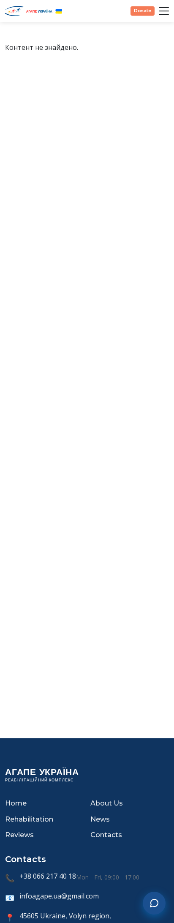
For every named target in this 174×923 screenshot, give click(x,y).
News (100, 819)
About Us (106, 803)
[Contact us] (154, 903)
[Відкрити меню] (164, 11)
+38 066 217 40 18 (47, 876)
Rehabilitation (29, 819)
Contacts (106, 835)
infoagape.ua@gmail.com (59, 896)
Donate (142, 11)
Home (16, 803)
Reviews (19, 835)
